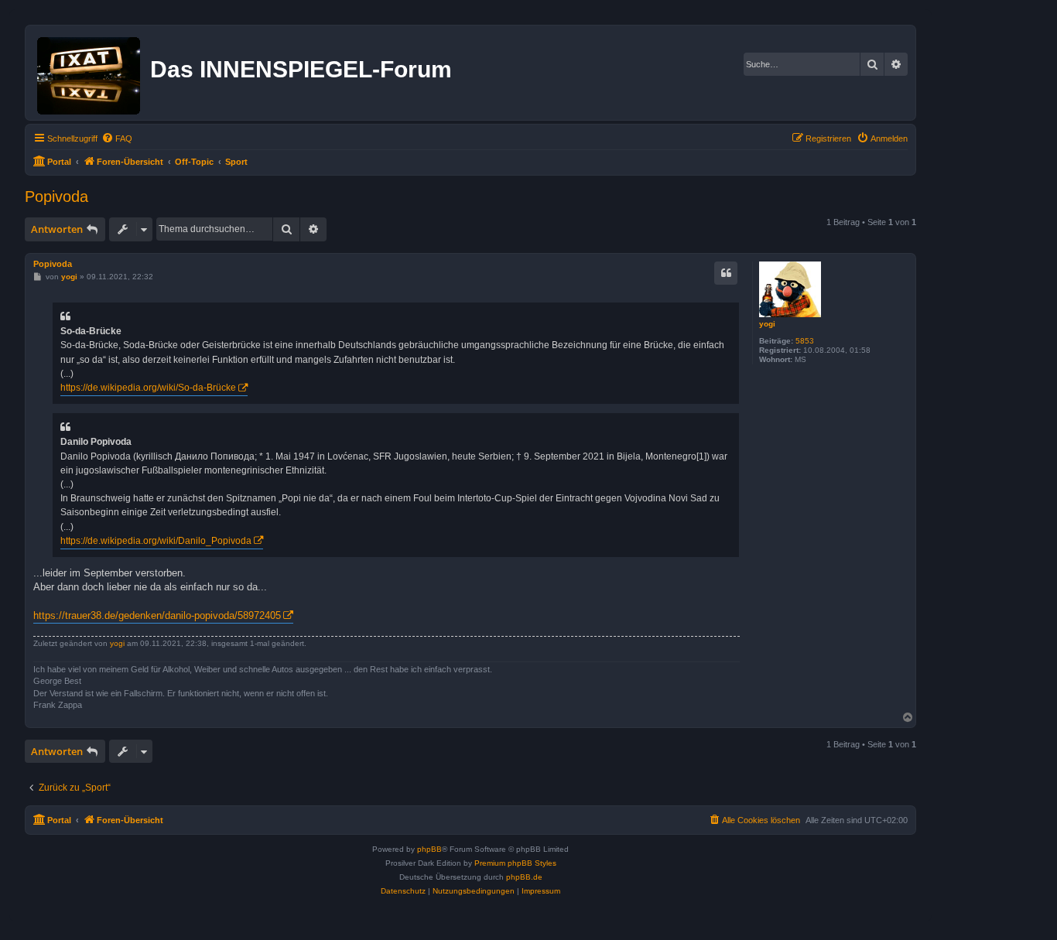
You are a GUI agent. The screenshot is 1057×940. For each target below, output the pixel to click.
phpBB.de (524, 877)
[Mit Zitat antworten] (725, 273)
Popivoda (56, 196)
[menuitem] (116, 138)
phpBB (429, 849)
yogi (767, 324)
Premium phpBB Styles (515, 863)
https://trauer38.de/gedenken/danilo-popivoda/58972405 (157, 615)
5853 (804, 341)
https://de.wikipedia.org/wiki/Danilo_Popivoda (155, 540)
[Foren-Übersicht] (89, 72)
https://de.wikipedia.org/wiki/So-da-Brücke (148, 387)
